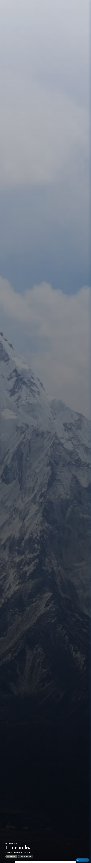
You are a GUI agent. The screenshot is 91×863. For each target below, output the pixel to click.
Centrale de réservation (25, 856)
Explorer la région (11, 856)
